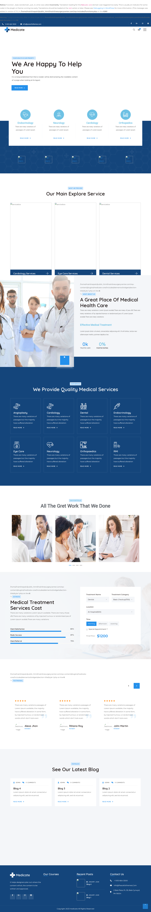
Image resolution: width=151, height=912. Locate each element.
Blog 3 (61, 788)
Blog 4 (17, 788)
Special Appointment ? (98, 629)
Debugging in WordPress (103, 8)
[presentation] (129, 686)
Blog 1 (88, 897)
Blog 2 (106, 788)
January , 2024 (93, 882)
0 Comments (30, 782)
